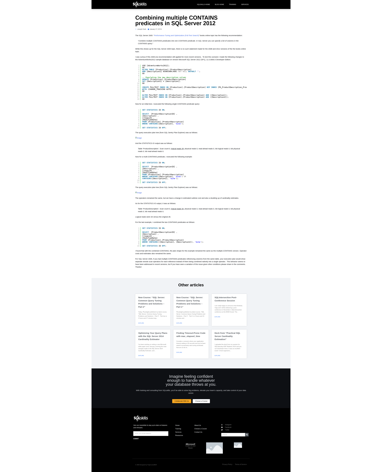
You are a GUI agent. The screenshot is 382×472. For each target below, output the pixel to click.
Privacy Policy (227, 464)
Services (245, 4)
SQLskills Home (203, 4)
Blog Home (219, 4)
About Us (197, 425)
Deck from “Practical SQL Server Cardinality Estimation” (227, 336)
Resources (179, 435)
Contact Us (198, 432)
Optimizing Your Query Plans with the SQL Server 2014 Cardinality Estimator (152, 336)
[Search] (247, 434)
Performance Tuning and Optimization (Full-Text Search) (176, 35)
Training (232, 4)
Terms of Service (241, 464)
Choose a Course (200, 429)
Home (177, 425)
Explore (141, 323)
